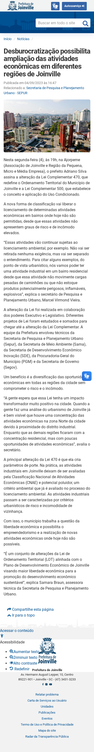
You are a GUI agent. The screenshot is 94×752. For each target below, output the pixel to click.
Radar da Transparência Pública (47, 736)
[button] (2, 636)
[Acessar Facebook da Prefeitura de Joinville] (43, 685)
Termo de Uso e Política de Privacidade (47, 724)
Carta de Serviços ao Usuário (47, 700)
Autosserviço (73, 6)
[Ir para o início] (20, 5)
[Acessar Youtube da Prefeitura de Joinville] (50, 685)
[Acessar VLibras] (55, 6)
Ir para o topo (23, 615)
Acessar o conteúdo (17, 630)
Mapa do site (47, 730)
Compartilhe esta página (32, 609)
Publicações (47, 712)
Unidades (47, 706)
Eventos (47, 718)
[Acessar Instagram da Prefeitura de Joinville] (46, 685)
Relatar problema (47, 694)
